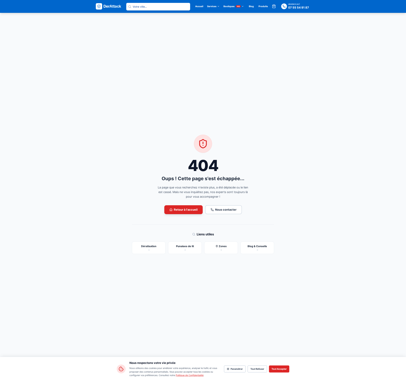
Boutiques (231, 6)
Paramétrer (237, 369)
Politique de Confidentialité (189, 375)
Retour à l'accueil (186, 209)
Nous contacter (225, 209)
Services (211, 6)
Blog (251, 6)
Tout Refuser (257, 369)
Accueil (199, 6)
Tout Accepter (279, 369)
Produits (263, 6)
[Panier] (273, 6)
